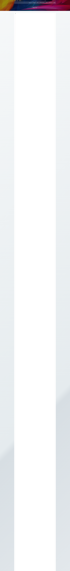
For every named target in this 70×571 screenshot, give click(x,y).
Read (37, 2)
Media (46, 2)
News (15, 0)
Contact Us (50, 2)
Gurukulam (20, 0)
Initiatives (34, 2)
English (53, 0)
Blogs (17, 0)
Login (54, 2)
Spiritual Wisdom (42, 2)
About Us (30, 2)
